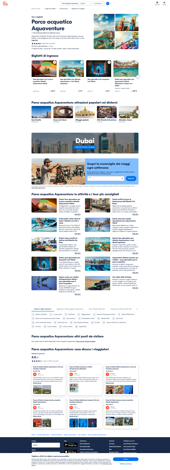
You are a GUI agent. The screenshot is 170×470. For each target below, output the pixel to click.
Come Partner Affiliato (129, 449)
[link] (44, 77)
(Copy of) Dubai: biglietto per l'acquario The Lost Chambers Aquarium (84, 401)
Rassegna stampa (114, 452)
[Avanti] (138, 77)
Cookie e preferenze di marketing (89, 452)
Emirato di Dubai (56, 435)
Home (33, 435)
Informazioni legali (85, 446)
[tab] (43, 309)
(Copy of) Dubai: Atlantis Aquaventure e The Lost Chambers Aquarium (48, 368)
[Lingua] (157, 2)
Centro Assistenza (85, 443)
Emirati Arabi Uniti (43, 435)
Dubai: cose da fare (70, 435)
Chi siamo (111, 443)
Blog (110, 449)
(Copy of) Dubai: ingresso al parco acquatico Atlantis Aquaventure (46, 401)
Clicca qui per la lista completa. (85, 341)
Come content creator (129, 446)
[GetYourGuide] (5, 3)
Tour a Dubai (82, 435)
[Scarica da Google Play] (70, 445)
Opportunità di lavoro (115, 446)
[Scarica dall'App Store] (70, 451)
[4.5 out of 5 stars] (37, 361)
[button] (44, 77)
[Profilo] (164, 2)
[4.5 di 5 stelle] (37, 43)
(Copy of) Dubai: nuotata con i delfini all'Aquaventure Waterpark (80, 368)
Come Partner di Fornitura (130, 443)
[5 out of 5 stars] (48, 371)
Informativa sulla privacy (38, 188)
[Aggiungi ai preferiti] (54, 62)
